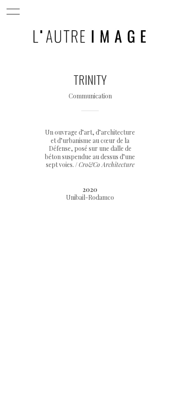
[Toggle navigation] (12, 12)
